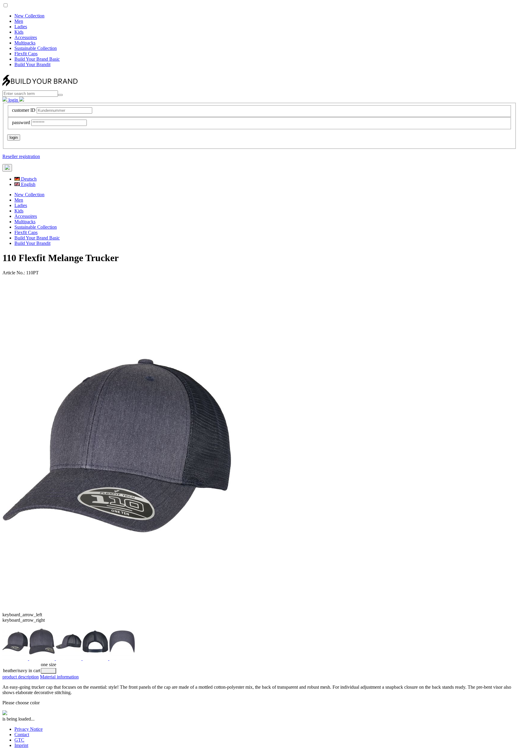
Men (18, 21)
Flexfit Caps (26, 53)
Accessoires (25, 37)
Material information (59, 676)
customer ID (23, 110)
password (21, 122)
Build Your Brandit (32, 64)
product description (20, 676)
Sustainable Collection (35, 48)
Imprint (21, 745)
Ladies (20, 26)
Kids (18, 32)
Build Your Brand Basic (37, 59)
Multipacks (24, 42)
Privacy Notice (28, 729)
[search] (60, 95)
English (27, 184)
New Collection (29, 15)
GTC (19, 739)
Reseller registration (21, 156)
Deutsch (28, 178)
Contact (21, 734)
